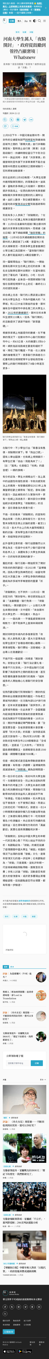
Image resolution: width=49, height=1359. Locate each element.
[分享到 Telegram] (24, 119)
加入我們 (27, 1320)
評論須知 (9, 949)
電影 (5, 1117)
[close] (46, 8)
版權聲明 (16, 1324)
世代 (17, 32)
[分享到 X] (11, 119)
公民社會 (7, 1166)
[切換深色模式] (34, 20)
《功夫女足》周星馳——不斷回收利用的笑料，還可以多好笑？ (18, 1016)
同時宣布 (30, 139)
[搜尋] (39, 20)
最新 (6, 967)
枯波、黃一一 (8, 1226)
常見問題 (6, 1324)
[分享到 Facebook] (18, 119)
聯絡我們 (16, 1320)
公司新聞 (27, 1324)
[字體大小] (25, 21)
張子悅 (5, 1002)
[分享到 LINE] (31, 119)
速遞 (34, 916)
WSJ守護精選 (9, 1263)
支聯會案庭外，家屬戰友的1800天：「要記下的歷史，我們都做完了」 (18, 1036)
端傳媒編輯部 (24, 900)
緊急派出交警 (22, 204)
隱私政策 (32, 1343)
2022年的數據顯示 (18, 312)
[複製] (5, 119)
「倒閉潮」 (21, 769)
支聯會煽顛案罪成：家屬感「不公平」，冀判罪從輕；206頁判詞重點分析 (24, 1220)
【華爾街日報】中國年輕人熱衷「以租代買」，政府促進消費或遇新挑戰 (24, 1269)
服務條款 (42, 1343)
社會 (24, 32)
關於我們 (6, 1320)
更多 (12, 967)
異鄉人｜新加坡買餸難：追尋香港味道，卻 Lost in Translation (18, 995)
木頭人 (5, 980)
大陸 (31, 32)
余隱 (4, 1043)
